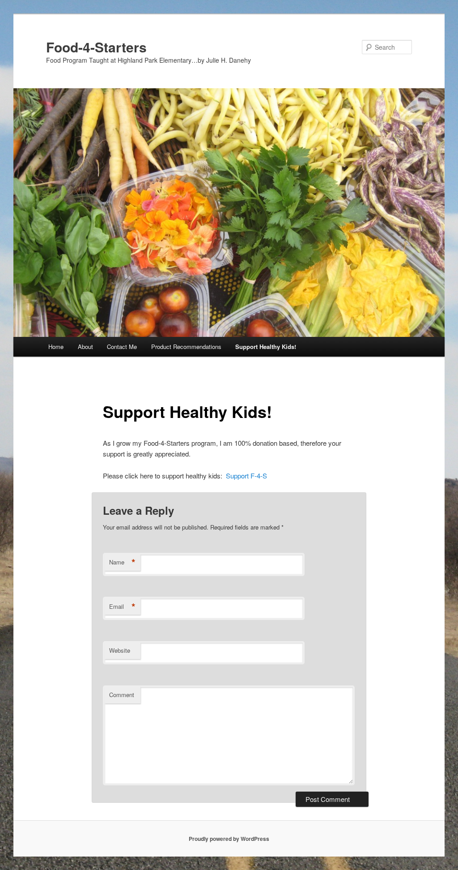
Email (122, 606)
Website (119, 650)
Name (122, 562)
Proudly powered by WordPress (229, 839)
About (85, 346)
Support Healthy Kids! (265, 346)
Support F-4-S (246, 475)
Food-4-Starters (96, 46)
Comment (121, 694)
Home (56, 346)
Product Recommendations (186, 346)
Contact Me (122, 346)
